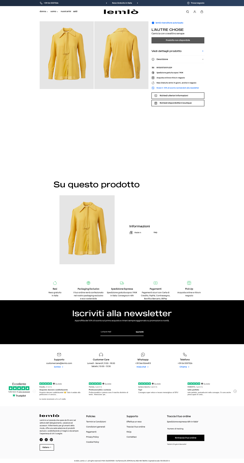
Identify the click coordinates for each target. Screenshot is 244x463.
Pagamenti (91, 432)
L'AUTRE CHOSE (167, 29)
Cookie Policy (92, 442)
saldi (75, 11)
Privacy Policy (92, 437)
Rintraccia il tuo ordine (185, 438)
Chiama (183, 367)
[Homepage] (121, 12)
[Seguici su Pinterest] (51, 439)
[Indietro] (106, 3)
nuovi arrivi (66, 11)
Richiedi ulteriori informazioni (174, 95)
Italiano (46, 447)
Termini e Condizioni (96, 421)
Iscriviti (140, 332)
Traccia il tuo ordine (136, 427)
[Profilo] (194, 11)
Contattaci (132, 437)
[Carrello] (201, 11)
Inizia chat (141, 367)
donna (43, 11)
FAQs (129, 432)
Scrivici (57, 367)
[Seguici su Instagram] (46, 439)
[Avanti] (137, 3)
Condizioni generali (95, 427)
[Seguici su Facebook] (41, 439)
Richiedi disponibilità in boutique (176, 103)
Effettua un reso (134, 421)
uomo (53, 11)
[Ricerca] (187, 11)
